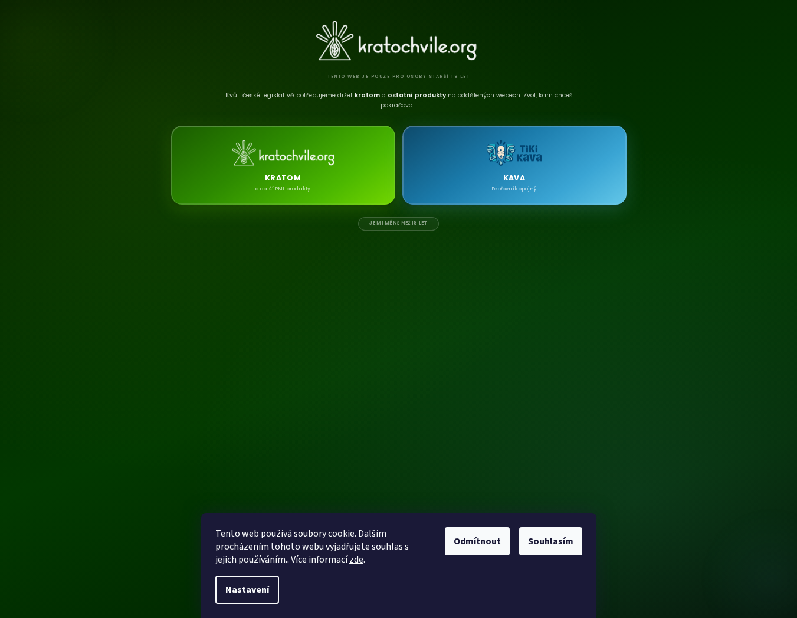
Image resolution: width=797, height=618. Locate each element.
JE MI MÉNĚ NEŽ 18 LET (398, 223)
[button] (283, 165)
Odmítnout (477, 541)
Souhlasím (550, 541)
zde (356, 559)
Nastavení (247, 589)
